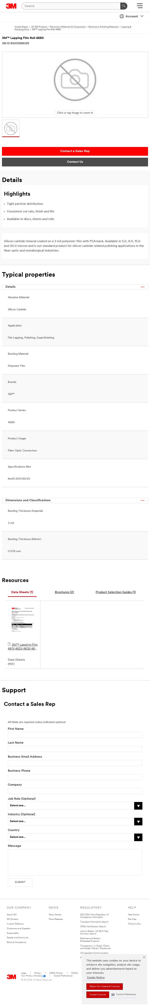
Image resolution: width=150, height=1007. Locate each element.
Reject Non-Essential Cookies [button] (105, 986)
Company (15, 784)
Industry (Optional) (21, 814)
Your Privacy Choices (31, 976)
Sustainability (13, 933)
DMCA (74, 973)
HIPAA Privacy (56, 973)
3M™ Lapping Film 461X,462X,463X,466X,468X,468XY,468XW (23, 646)
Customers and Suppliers (18, 929)
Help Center (133, 915)
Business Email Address (25, 756)
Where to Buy (134, 924)
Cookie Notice (96, 977)
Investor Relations (15, 924)
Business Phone (19, 770)
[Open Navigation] (140, 7)
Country (14, 830)
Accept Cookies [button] (98, 995)
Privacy (37, 973)
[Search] (123, 6)
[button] (124, 994)
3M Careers (12, 919)
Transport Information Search (94, 922)
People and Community (18, 938)
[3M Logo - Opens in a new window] (11, 6)
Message (14, 846)
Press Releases (56, 919)
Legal (23, 973)
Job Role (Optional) (22, 798)
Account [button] (132, 16)
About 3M (11, 915)
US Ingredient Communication (94, 953)
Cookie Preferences (63, 976)
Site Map (132, 919)
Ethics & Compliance (16, 942)
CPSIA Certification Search (93, 927)
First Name (16, 729)
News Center (55, 915)
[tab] (22, 592)
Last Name (15, 742)
